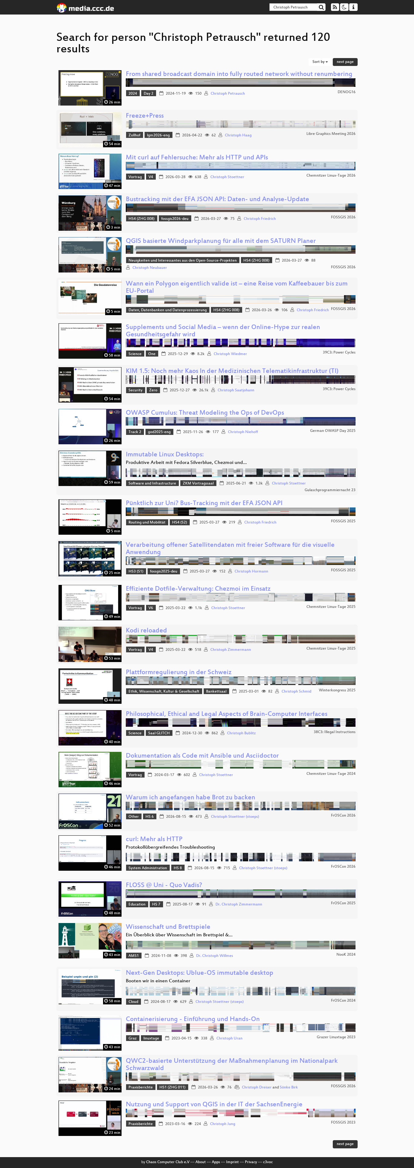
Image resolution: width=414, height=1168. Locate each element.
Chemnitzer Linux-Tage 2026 (331, 176)
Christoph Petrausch (228, 94)
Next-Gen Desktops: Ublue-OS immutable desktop (199, 973)
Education (137, 904)
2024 (133, 94)
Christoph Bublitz (241, 733)
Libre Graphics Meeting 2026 (331, 134)
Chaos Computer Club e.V (167, 1162)
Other (134, 817)
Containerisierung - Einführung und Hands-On (193, 1019)
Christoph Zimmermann (230, 650)
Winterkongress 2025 (337, 690)
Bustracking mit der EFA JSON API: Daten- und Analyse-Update (217, 200)
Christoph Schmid (296, 692)
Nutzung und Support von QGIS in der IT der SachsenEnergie (214, 1105)
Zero (153, 390)
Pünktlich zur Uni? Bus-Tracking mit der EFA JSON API (204, 503)
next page (345, 62)
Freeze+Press (145, 116)
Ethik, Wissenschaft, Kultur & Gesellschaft (164, 692)
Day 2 (148, 94)
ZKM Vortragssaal (198, 483)
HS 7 (156, 904)
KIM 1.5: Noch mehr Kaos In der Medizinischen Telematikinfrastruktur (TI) (232, 371)
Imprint (232, 1162)
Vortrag (135, 177)
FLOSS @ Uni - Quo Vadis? (164, 885)
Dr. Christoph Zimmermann (238, 904)
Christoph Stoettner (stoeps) (235, 817)
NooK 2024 (346, 955)
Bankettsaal (216, 692)
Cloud (133, 1002)
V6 (151, 608)
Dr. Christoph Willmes (214, 956)
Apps (216, 1162)
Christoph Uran (229, 1038)
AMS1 (134, 956)
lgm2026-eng (158, 135)
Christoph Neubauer (149, 268)
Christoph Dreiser (257, 1087)
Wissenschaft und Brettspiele (168, 927)
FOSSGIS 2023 (343, 1123)
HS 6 (149, 817)
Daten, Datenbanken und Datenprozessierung (168, 310)
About (200, 1162)
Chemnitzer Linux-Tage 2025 (331, 607)
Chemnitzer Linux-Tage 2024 (331, 774)
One (151, 354)
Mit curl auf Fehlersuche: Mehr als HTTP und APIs (197, 158)
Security (135, 390)
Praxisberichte (141, 1087)
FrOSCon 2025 (343, 903)
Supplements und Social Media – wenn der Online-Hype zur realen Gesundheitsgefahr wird (223, 331)
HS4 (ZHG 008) (142, 219)
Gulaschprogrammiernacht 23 (330, 490)
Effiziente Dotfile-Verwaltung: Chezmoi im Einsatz (198, 589)
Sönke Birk (289, 1087)
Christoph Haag (238, 135)
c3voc (268, 1162)
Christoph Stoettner (227, 177)
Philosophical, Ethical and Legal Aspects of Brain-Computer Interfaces (226, 714)
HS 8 (178, 868)
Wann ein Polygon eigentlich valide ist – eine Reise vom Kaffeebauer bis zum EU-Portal (237, 287)
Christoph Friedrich (260, 219)
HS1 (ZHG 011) (172, 1087)
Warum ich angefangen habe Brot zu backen (190, 798)
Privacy (251, 1162)
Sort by (319, 62)
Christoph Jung (222, 1124)
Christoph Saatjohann (236, 390)
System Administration (148, 868)
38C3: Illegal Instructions (335, 732)
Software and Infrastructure (152, 483)
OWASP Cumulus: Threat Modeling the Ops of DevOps (205, 413)
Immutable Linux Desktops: (165, 455)
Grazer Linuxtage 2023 (336, 1037)
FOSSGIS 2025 (343, 521)
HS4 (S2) (179, 522)
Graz (133, 1038)
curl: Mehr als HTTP (154, 839)
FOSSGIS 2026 (343, 217)
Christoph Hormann (251, 571)
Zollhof (134, 135)
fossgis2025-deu (163, 571)
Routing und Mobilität (147, 522)
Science (135, 354)
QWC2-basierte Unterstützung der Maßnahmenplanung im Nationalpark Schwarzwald (232, 1065)
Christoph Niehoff (243, 432)
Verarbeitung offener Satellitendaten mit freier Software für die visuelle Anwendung (230, 549)
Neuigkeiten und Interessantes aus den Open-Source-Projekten (183, 261)
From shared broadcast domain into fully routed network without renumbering (239, 74)
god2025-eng (159, 432)
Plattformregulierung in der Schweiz (179, 673)
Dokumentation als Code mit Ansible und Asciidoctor (202, 756)
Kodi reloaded (146, 631)
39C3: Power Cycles (339, 353)
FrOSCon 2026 (343, 816)
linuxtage (151, 1038)
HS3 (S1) (136, 571)
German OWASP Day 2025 (333, 431)
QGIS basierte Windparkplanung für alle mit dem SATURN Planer (221, 241)
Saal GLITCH (159, 733)
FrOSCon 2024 (343, 1001)
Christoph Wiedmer (230, 354)
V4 (151, 177)
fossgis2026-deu (175, 219)
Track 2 (135, 432)
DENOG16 (347, 92)
